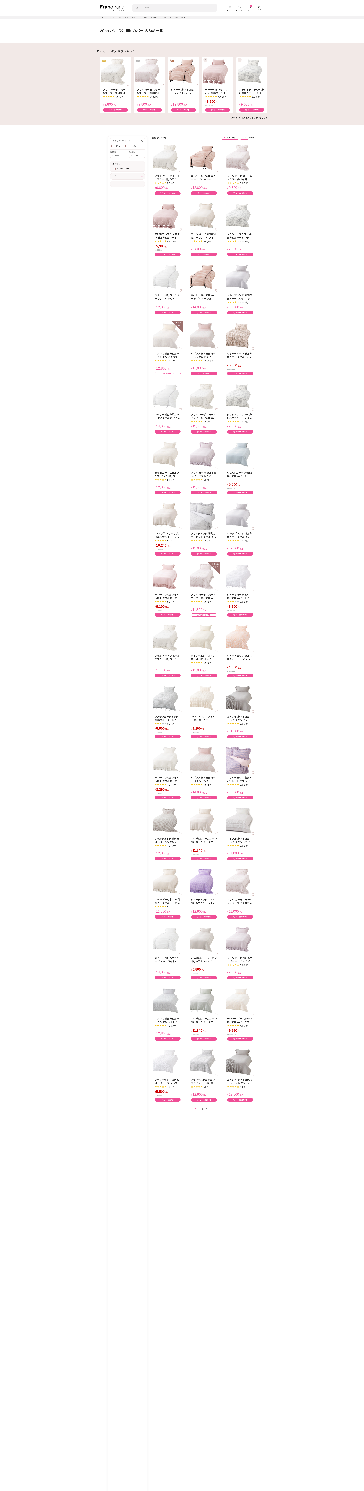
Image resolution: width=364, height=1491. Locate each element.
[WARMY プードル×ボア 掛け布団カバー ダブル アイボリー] (240, 1001)
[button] (142, 140)
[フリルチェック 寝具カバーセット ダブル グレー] (204, 516)
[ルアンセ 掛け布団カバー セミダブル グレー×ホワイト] (240, 699)
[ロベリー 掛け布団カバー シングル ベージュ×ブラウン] (183, 72)
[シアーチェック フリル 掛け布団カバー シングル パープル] (204, 882)
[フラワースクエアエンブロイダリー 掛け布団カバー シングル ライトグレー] (204, 1062)
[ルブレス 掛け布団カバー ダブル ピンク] (204, 760)
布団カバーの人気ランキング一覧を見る (249, 118)
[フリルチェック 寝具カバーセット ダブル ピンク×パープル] (240, 760)
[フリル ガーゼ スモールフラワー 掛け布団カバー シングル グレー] (115, 72)
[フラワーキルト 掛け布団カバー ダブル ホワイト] (167, 1062)
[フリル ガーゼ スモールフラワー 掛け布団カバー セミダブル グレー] (167, 638)
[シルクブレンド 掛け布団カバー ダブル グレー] (240, 516)
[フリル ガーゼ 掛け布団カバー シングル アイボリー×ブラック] (204, 216)
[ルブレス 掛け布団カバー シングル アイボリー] (167, 336)
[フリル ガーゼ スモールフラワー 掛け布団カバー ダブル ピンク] (204, 577)
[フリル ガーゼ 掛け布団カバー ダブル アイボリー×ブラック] (167, 882)
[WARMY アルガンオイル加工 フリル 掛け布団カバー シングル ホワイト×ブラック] (167, 760)
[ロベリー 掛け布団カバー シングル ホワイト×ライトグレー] (167, 278)
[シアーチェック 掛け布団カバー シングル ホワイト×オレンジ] (240, 638)
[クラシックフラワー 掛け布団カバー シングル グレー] (240, 216)
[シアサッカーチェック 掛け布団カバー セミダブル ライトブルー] (167, 699)
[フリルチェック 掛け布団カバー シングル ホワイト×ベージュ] (167, 821)
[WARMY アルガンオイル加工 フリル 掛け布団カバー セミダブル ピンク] (167, 577)
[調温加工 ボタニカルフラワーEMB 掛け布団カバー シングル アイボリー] (167, 455)
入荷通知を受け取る (167, 373)
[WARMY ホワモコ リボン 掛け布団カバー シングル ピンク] (217, 72)
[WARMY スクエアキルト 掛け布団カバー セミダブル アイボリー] (204, 699)
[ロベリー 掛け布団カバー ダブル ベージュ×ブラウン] (204, 278)
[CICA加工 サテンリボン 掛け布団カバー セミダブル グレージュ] (204, 940)
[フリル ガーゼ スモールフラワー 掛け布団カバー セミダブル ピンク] (240, 882)
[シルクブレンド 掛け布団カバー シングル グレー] (240, 278)
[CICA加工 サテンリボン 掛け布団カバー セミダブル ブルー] (240, 455)
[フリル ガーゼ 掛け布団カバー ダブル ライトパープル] (204, 455)
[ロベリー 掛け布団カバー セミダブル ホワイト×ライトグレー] (167, 397)
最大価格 (132, 152)
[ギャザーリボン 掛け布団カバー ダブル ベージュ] (240, 336)
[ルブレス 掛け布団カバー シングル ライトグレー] (167, 1001)
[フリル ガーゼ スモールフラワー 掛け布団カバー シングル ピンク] (149, 72)
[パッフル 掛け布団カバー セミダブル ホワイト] (240, 821)
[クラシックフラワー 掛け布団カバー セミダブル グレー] (252, 72)
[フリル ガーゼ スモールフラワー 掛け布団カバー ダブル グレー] (204, 397)
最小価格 (113, 152)
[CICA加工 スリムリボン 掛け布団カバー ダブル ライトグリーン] (204, 1001)
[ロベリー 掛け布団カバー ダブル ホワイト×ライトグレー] (167, 940)
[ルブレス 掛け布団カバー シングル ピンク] (204, 336)
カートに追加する (117, 110)
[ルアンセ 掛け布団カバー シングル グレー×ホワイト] (240, 1062)
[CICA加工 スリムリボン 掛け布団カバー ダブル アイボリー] (204, 821)
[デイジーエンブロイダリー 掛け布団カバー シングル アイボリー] (204, 638)
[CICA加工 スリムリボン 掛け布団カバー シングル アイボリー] (167, 516)
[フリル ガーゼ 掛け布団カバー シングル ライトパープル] (240, 940)
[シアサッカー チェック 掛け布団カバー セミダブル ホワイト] (240, 577)
